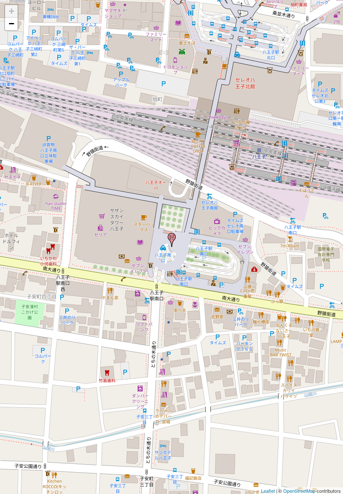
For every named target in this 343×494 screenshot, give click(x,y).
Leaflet (268, 490)
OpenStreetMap (299, 490)
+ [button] (11, 11)
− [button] (11, 23)
